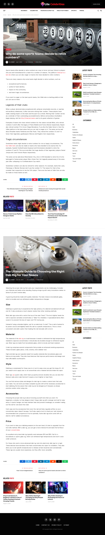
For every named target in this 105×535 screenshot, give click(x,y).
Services (75, 150)
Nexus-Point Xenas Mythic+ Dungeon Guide (12, 215)
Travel (81, 10)
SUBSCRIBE (96, 4)
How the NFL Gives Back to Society (35, 215)
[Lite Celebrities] (52, 4)
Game (74, 137)
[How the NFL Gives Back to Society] (36, 206)
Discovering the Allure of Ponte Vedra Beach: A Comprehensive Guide (92, 102)
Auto (74, 127)
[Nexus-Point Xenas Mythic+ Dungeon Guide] (13, 206)
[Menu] (4, 10)
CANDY (13, 62)
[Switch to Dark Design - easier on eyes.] (98, 10)
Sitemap (66, 525)
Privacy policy (57, 525)
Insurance (75, 145)
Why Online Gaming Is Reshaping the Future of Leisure (56, 497)
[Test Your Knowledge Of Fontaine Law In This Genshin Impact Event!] (58, 206)
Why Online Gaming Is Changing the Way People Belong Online (34, 497)
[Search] (101, 10)
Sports (74, 10)
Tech (74, 156)
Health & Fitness (62, 10)
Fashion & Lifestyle (47, 10)
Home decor (76, 143)
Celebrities (34, 10)
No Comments (29, 62)
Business (24, 10)
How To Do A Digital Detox (25, 470)
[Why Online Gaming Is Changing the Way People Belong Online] (36, 488)
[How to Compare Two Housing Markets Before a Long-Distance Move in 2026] (77, 77)
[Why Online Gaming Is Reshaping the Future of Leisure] (58, 488)
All (73, 124)
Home (4, 15)
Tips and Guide (77, 158)
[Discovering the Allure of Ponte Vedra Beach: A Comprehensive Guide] (77, 103)
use (13, 375)
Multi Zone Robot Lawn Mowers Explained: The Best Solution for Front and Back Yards (92, 93)
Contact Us (46, 525)
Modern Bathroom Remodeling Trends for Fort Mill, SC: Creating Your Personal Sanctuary (92, 111)
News (74, 148)
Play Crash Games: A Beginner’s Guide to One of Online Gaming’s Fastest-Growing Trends (92, 84)
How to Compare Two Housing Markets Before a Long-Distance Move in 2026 (92, 75)
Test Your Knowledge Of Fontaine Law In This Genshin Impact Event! (57, 215)
